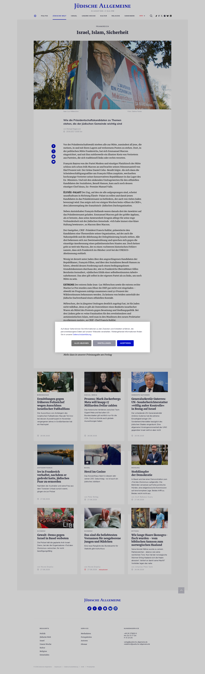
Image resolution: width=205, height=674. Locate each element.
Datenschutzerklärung (82, 334)
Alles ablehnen (81, 343)
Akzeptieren (125, 343)
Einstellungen (104, 343)
